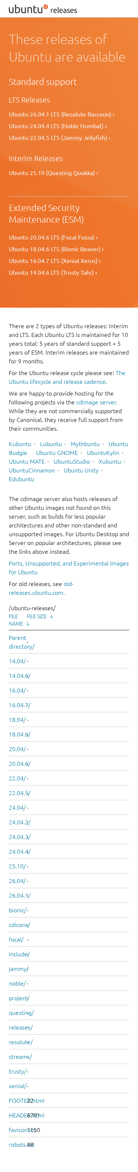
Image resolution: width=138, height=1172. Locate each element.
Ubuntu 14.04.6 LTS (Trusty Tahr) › (53, 272)
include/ (19, 954)
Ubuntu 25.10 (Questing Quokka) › (53, 173)
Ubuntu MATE (27, 461)
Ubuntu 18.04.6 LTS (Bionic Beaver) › (56, 249)
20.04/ (17, 749)
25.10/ (17, 866)
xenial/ (17, 1086)
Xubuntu (110, 461)
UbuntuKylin (103, 452)
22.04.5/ (20, 793)
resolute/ (21, 1042)
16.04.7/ (20, 705)
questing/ (21, 1012)
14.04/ (17, 661)
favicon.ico (22, 1130)
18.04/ (17, 719)
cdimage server (96, 402)
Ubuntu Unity (81, 470)
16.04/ (17, 690)
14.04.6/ (20, 675)
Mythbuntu (85, 444)
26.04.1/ (20, 895)
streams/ (20, 1056)
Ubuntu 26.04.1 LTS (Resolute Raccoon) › (61, 114)
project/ (19, 998)
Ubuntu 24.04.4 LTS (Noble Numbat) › (58, 126)
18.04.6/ (20, 734)
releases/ (21, 1027)
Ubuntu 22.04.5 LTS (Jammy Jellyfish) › (59, 137)
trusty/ (17, 1071)
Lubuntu (51, 444)
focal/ (16, 939)
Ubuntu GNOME (57, 452)
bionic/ (17, 910)
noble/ (17, 983)
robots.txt (22, 1144)
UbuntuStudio (72, 461)
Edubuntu (21, 479)
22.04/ (17, 778)
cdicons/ (19, 924)
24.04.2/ (20, 822)
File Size (37, 616)
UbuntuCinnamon (32, 470)
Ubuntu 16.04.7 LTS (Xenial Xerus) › (55, 260)
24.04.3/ (20, 837)
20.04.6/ (20, 763)
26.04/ (17, 881)
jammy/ (19, 968)
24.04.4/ (20, 851)
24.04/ (17, 807)
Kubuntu (20, 444)
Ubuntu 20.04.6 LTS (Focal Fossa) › (53, 237)
